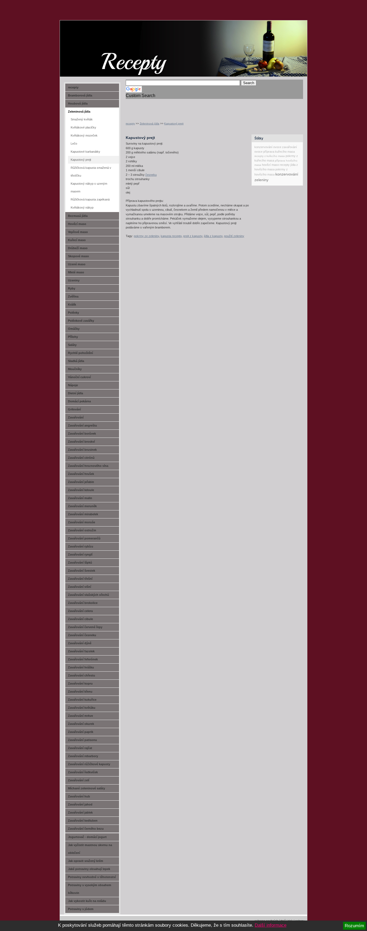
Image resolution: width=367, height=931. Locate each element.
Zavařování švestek (81, 570)
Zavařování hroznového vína (88, 465)
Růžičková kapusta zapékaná (90, 199)
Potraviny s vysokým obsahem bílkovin (89, 888)
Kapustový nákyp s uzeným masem (89, 187)
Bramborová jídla (80, 95)
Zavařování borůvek (82, 433)
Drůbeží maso (78, 248)
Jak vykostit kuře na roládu (87, 901)
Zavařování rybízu (80, 546)
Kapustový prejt (174, 123)
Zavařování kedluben (83, 820)
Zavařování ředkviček (83, 772)
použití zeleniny (234, 236)
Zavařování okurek (81, 723)
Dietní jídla (75, 393)
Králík (72, 304)
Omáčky (74, 328)
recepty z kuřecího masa (269, 156)
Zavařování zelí (78, 780)
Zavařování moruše (81, 522)
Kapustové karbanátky (85, 151)
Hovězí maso (77, 223)
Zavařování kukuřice (82, 699)
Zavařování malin (80, 498)
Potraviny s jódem (80, 909)
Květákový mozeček (84, 135)
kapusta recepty (171, 236)
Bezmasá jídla (78, 215)
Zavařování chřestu (81, 675)
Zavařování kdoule (81, 490)
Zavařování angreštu (82, 425)
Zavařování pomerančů (84, 538)
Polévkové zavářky (81, 320)
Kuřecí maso (77, 240)
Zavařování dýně (79, 643)
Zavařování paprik (80, 731)
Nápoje (73, 385)
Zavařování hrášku (81, 667)
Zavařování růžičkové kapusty (89, 764)
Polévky (73, 312)
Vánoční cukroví (79, 377)
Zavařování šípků (80, 562)
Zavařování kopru (80, 683)
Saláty (72, 344)
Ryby (71, 288)
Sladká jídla (76, 361)
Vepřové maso (78, 232)
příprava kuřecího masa (279, 151)
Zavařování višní (79, 586)
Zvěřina (73, 296)
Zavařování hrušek (81, 473)
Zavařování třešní (80, 578)
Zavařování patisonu (82, 740)
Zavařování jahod (80, 804)
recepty (130, 123)
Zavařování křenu (80, 691)
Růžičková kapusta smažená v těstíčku (91, 171)
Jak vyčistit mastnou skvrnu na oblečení (90, 848)
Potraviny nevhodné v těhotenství (92, 877)
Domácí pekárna (79, 401)
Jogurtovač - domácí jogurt (87, 837)
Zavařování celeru (80, 611)
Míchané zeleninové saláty (86, 788)
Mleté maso (76, 272)
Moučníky (75, 369)
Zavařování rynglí (80, 554)
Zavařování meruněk (82, 506)
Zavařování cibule (80, 619)
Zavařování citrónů (81, 457)
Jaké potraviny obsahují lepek (89, 869)
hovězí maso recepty (276, 164)
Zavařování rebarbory (83, 756)
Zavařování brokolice (83, 602)
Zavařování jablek (80, 812)
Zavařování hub (79, 796)
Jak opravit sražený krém (85, 860)
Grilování (74, 409)
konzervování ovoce (267, 147)
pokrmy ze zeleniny (146, 236)
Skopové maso (78, 256)
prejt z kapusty (192, 236)
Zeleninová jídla (149, 123)
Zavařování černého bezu (86, 828)
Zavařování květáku (81, 707)
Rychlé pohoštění (80, 353)
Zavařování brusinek (82, 449)
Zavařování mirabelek (83, 514)
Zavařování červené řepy (85, 627)
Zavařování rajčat (80, 748)
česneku (151, 174)
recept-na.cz (90, 40)
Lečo (74, 143)
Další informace (270, 925)
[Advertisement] (188, 107)
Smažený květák (82, 119)
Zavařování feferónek (83, 659)
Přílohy (73, 336)
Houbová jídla (78, 103)
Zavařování (76, 417)
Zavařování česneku (82, 635)
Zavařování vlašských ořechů (88, 594)
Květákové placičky (83, 127)
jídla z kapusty (213, 236)
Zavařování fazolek (81, 651)
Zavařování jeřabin (81, 482)
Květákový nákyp (82, 207)
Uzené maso (76, 264)
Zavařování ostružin (82, 530)
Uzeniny (74, 280)
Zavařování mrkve (80, 715)
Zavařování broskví (81, 441)
